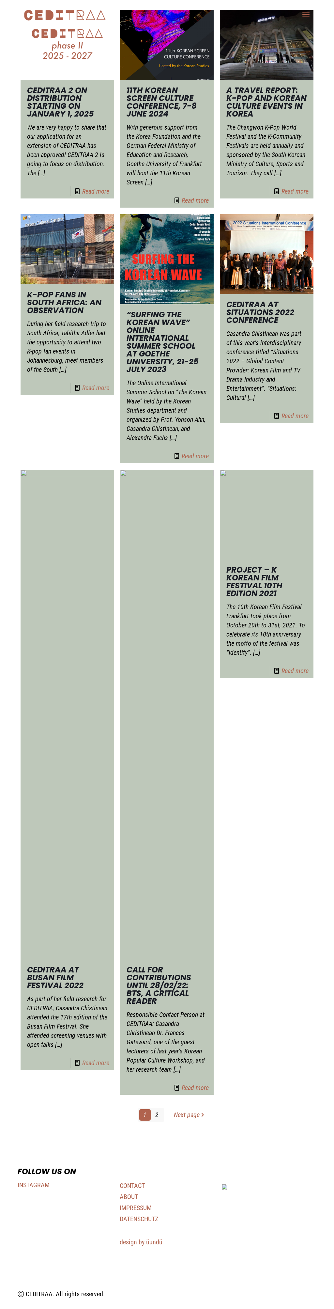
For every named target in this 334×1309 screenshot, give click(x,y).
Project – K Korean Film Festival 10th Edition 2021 (254, 581)
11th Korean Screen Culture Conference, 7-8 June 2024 (162, 102)
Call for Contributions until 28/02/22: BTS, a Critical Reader (159, 985)
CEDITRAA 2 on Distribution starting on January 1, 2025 (60, 102)
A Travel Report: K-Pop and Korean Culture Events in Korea (266, 102)
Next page (187, 1115)
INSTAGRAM (34, 1185)
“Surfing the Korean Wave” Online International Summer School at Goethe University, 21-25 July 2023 (163, 342)
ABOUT (129, 1197)
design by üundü (141, 1242)
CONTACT (132, 1186)
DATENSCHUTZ (139, 1219)
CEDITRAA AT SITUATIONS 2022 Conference (260, 312)
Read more (95, 191)
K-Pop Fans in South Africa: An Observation (64, 302)
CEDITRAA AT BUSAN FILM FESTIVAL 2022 (55, 977)
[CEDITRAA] (65, 14)
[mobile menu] (305, 14)
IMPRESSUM (136, 1208)
